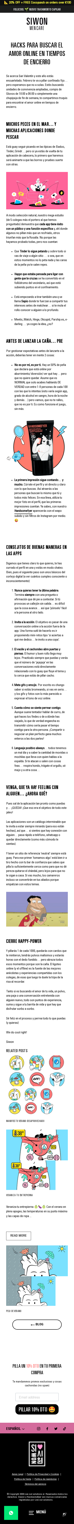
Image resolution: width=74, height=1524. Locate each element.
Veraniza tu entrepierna (19, 1195)
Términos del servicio (35, 1484)
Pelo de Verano (14, 1311)
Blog (39, 1324)
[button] (37, 190)
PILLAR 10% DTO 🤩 (37, 1409)
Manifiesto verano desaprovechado (25, 1121)
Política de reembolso (46, 1479)
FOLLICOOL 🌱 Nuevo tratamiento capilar (37, 9)
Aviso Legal (17, 1474)
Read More (18, 1235)
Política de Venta (22, 1479)
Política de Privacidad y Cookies (43, 1474)
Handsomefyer (23, 511)
